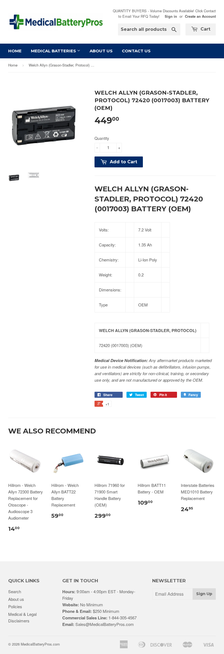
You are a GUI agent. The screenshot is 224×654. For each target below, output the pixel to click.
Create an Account (200, 16)
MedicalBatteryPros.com (40, 644)
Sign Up (204, 593)
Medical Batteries (54, 50)
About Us (101, 50)
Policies (15, 606)
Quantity (102, 138)
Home (15, 50)
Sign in (171, 16)
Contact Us (136, 50)
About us (16, 599)
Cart (204, 29)
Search (14, 591)
